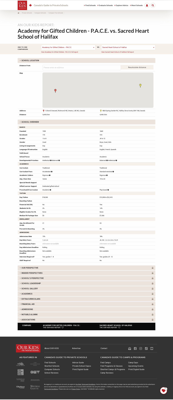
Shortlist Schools (51, 366)
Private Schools (27, 13)
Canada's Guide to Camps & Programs (122, 357)
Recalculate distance (137, 67)
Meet (137, 5)
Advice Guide (78, 362)
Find (90, 5)
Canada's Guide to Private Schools (65, 357)
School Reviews (51, 373)
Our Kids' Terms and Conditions (85, 384)
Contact (104, 348)
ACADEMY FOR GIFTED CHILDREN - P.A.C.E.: (61, 325)
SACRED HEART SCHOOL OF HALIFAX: (116, 325)
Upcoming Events (135, 366)
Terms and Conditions (51, 389)
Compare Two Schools (55, 13)
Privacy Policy (75, 389)
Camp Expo (133, 362)
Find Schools (50, 362)
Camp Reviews (106, 373)
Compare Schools (40, 13)
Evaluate (106, 5)
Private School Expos (81, 366)
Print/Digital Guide (80, 369)
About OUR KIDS (51, 348)
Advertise (76, 348)
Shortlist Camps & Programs (112, 369)
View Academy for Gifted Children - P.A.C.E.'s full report (59, 52)
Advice (122, 5)
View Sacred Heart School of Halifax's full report (117, 52)
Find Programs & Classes (111, 366)
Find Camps (105, 362)
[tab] (86, 60)
